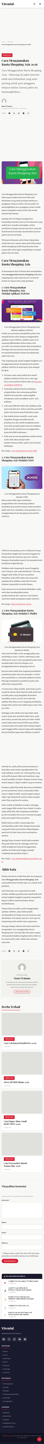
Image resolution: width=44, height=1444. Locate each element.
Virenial (9, 1436)
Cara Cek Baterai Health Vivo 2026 (20, 1043)
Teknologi (7, 55)
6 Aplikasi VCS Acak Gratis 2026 (18, 1306)
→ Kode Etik (6, 1398)
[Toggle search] (34, 4)
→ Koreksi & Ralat (8, 1427)
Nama (4, 1222)
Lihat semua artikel (22, 992)
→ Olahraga (6, 1369)
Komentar (6, 1200)
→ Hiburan (5, 1365)
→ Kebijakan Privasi (9, 1423)
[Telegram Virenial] (25, 1339)
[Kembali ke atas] (39, 1439)
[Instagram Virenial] (14, 1339)
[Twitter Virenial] (9, 1339)
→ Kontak (5, 1387)
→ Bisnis (5, 1362)
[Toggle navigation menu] (40, 4)
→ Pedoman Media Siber (10, 1394)
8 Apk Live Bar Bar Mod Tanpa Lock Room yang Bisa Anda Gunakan (20, 1313)
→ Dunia (5, 1355)
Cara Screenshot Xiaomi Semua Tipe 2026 (15, 1164)
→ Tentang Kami (7, 1384)
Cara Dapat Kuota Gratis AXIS (24, 450)
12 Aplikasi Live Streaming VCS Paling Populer (23, 1281)
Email (4, 1233)
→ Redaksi (5, 1391)
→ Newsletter (6, 1416)
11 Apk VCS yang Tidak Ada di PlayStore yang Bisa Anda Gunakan (19, 1289)
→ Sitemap (5, 1420)
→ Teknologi (6, 1358)
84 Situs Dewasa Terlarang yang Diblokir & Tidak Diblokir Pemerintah (21, 1298)
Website (5, 1243)
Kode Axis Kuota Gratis (21, 604)
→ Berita (5, 1351)
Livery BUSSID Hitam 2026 (16, 1082)
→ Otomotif (5, 1372)
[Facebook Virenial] (4, 1339)
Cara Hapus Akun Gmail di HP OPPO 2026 (15, 1122)
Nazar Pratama (22, 978)
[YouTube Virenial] (20, 1339)
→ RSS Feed (6, 1413)
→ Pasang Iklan (7, 1401)
